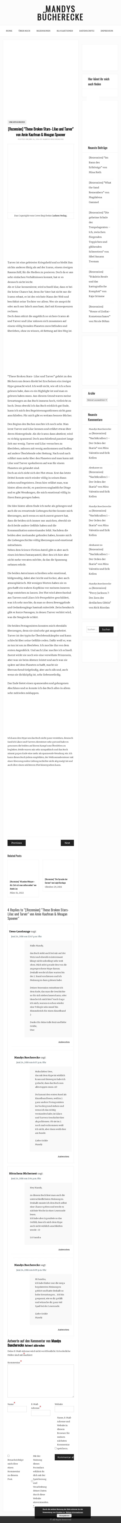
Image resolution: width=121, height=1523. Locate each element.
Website (59, 1404)
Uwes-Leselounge (19, 931)
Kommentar (15, 1362)
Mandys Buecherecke (53, 139)
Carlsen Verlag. (59, 215)
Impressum (107, 31)
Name (11, 1404)
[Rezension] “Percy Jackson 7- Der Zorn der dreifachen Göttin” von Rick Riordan (100, 598)
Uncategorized (17, 122)
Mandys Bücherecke (60, 12)
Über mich (24, 31)
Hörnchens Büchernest (23, 1173)
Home (9, 31)
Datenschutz (86, 31)
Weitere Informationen (74, 1512)
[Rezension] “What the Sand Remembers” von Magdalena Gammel (100, 192)
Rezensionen (43, 31)
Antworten (64, 1042)
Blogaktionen (65, 31)
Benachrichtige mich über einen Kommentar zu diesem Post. (15, 1469)
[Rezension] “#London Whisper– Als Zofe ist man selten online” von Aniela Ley (23, 885)
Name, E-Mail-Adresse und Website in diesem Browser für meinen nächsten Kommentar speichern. (64, 1433)
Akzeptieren (64, 1515)
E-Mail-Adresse (36, 1406)
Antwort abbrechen (35, 1345)
